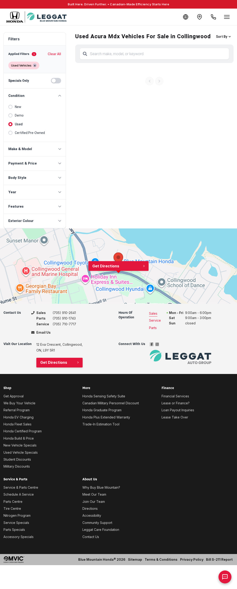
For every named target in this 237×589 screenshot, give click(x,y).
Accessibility (91, 515)
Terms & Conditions (161, 559)
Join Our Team (93, 502)
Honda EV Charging (18, 417)
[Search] (85, 53)
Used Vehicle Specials (20, 452)
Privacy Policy (191, 559)
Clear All (54, 54)
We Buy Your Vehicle (19, 403)
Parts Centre (12, 502)
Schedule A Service (18, 494)
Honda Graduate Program (102, 410)
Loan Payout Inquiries (178, 410)
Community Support (97, 523)
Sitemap (135, 559)
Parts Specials (14, 530)
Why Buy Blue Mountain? (101, 487)
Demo (19, 115)
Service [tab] (155, 320)
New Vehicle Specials (20, 445)
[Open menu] (226, 17)
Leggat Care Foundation (100, 530)
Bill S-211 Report (219, 559)
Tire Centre (12, 508)
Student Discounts (17, 459)
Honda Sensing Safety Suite (103, 396)
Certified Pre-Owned (30, 133)
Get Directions (105, 266)
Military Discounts (16, 466)
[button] (35, 96)
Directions (90, 508)
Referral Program (16, 410)
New (18, 107)
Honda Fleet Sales (17, 424)
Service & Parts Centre (20, 487)
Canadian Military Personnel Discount (110, 403)
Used (19, 124)
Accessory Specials (18, 537)
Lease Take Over (175, 417)
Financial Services (175, 396)
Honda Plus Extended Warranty (106, 417)
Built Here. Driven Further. (118, 4)
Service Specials (16, 523)
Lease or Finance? (176, 403)
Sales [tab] (153, 313)
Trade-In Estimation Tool (100, 424)
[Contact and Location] (199, 17)
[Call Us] (213, 17)
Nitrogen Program (17, 515)
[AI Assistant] (224, 576)
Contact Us (90, 537)
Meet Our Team (94, 494)
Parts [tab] (153, 328)
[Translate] (186, 17)
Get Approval (13, 396)
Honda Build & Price (18, 438)
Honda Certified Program (22, 431)
